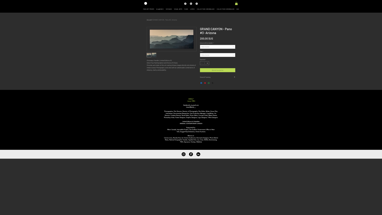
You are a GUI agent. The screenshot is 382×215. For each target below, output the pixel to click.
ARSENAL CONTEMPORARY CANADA (191, 123)
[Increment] (207, 63)
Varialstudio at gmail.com (191, 105)
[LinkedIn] (198, 154)
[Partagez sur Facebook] (201, 83)
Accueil (149, 20)
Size (201, 51)
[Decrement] (201, 63)
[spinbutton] (204, 63)
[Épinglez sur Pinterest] (205, 83)
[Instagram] (184, 154)
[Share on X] (212, 83)
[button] (236, 3)
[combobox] (217, 47)
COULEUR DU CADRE (207, 43)
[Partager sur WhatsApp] (209, 83)
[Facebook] (191, 154)
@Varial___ (193, 107)
